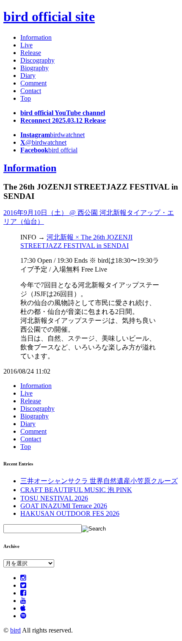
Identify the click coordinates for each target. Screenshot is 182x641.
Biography (34, 68)
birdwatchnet (52, 134)
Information (36, 37)
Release (30, 52)
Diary (28, 75)
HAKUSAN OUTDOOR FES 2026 (69, 513)
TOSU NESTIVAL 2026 (54, 498)
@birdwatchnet (43, 142)
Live (26, 45)
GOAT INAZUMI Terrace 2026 (63, 505)
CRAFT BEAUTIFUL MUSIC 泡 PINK (76, 489)
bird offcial (48, 150)
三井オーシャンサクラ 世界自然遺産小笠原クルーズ (99, 480)
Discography (37, 60)
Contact (30, 90)
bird (15, 630)
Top (25, 98)
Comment (33, 83)
